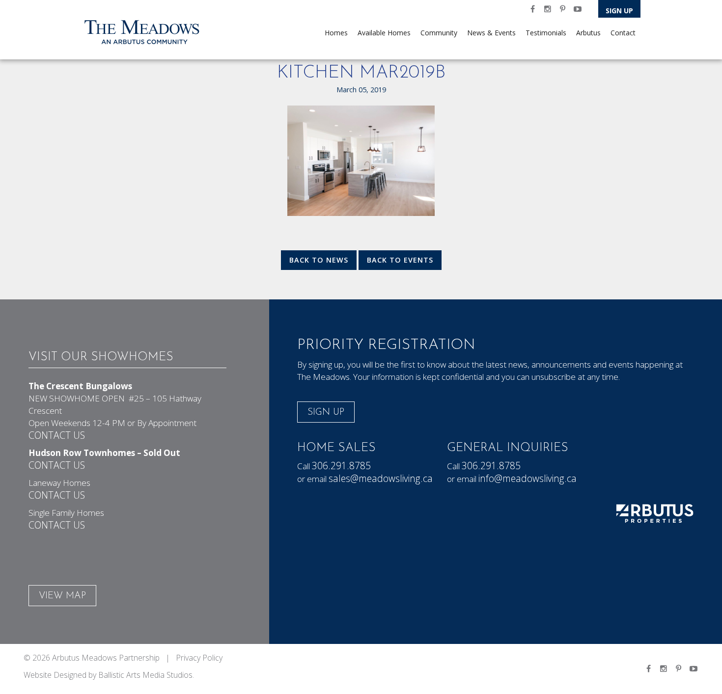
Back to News (318, 260)
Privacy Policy (199, 657)
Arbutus (588, 32)
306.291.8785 (341, 465)
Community (438, 32)
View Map (62, 596)
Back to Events (400, 260)
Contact (623, 32)
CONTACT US (56, 435)
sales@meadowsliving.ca (381, 478)
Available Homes (384, 32)
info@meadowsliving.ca (527, 478)
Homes (336, 32)
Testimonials (546, 32)
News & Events (491, 32)
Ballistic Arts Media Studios (145, 674)
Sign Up (619, 10)
